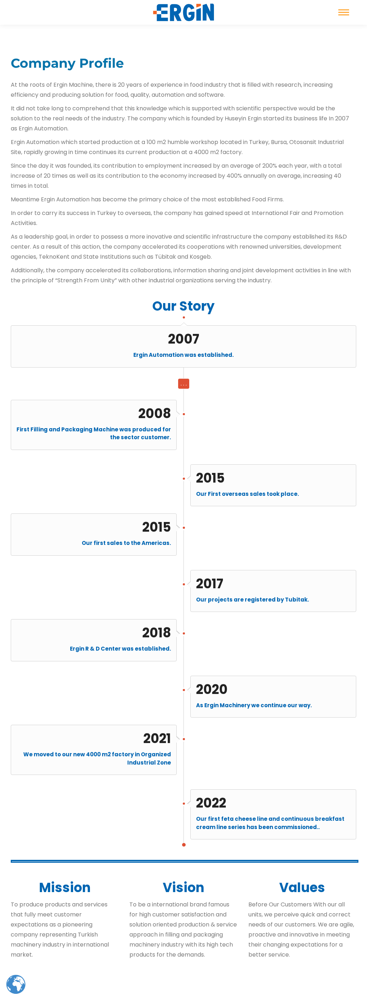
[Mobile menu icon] (343, 12)
